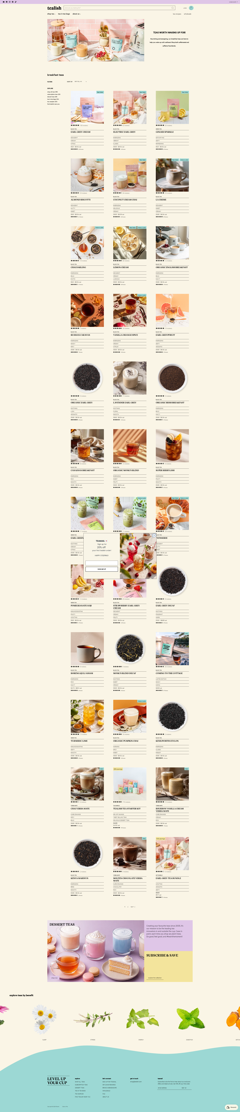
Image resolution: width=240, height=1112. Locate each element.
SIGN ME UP (102, 569)
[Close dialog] (154, 535)
